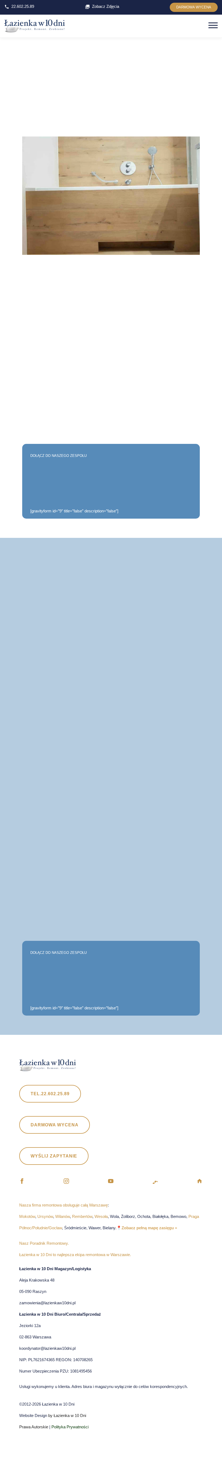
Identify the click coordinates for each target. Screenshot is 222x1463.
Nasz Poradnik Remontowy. (44, 1243)
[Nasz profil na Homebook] (199, 1182)
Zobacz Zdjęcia (105, 6)
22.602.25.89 (22, 6)
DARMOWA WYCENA (193, 7)
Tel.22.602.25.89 (50, 1093)
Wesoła (101, 1216)
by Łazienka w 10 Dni (66, 1415)
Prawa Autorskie (33, 1427)
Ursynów (45, 1216)
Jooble (163, 121)
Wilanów (62, 1216)
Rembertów (82, 1216)
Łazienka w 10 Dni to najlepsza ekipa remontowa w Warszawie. (75, 1254)
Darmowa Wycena (55, 1125)
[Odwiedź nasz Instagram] (66, 1182)
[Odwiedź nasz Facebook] (22, 1182)
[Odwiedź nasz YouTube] (110, 1182)
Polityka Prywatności (70, 1427)
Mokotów (27, 1216)
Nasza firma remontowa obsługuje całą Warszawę (63, 1205)
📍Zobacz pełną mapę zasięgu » (146, 1227)
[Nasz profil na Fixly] (155, 1182)
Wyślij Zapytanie (54, 1156)
